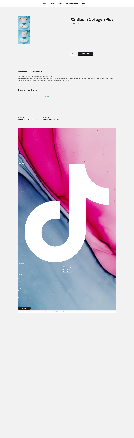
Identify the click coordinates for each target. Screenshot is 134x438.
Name (20, 274)
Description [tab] (22, 72)
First (19, 281)
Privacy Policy (67, 267)
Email (20, 291)
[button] (20, 18)
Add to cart (85, 53)
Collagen (80, 60)
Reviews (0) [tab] (37, 72)
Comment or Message (25, 298)
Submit (24, 308)
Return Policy (67, 272)
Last (19, 288)
